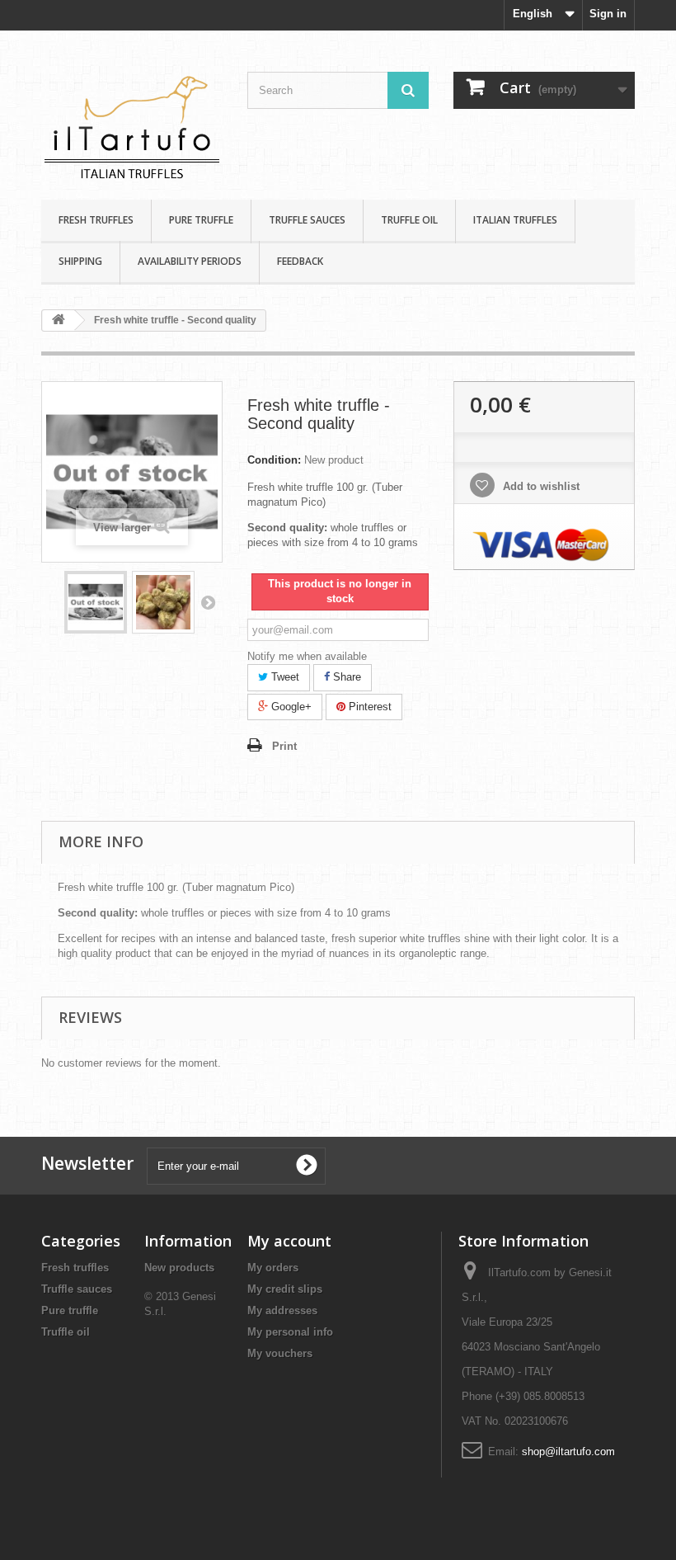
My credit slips (284, 1289)
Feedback (300, 261)
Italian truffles (515, 220)
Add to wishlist (540, 486)
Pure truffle (201, 220)
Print (284, 746)
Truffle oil (409, 220)
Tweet (283, 677)
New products (179, 1267)
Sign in (608, 13)
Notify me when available (307, 656)
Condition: (274, 460)
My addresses (282, 1310)
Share (345, 677)
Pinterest (368, 706)
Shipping (80, 261)
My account (289, 1241)
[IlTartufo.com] (132, 121)
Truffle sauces (307, 220)
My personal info (290, 1332)
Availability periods (190, 261)
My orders (272, 1267)
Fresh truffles (96, 220)
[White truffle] (95, 602)
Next (208, 602)
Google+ (290, 706)
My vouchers (279, 1353)
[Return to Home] (58, 320)
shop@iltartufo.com (568, 1451)
